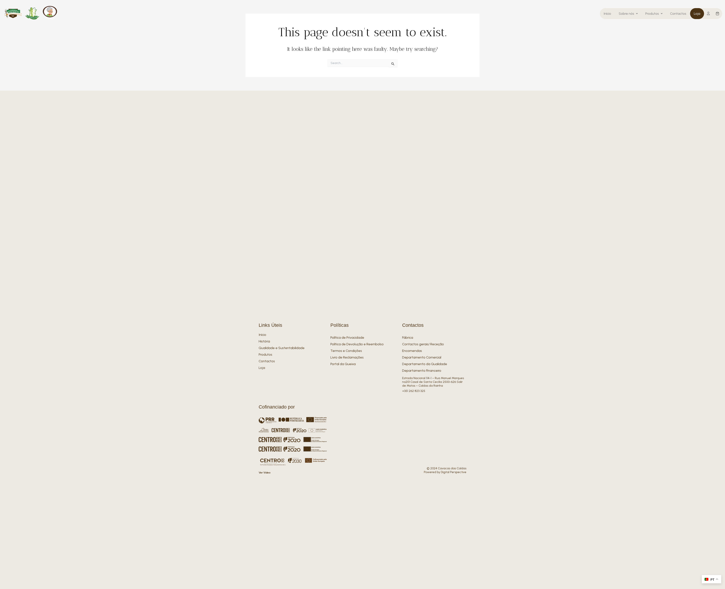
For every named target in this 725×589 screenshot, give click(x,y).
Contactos (678, 14)
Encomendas (412, 351)
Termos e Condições (346, 351)
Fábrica (407, 337)
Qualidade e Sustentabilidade (282, 348)
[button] (628, 13)
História (264, 341)
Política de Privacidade (347, 337)
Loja (697, 14)
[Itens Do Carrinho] (717, 13)
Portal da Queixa (343, 364)
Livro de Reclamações (347, 357)
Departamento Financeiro (421, 370)
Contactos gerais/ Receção (423, 344)
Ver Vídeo (265, 472)
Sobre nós (626, 14)
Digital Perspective (453, 472)
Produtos (652, 14)
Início (607, 14)
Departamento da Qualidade (424, 364)
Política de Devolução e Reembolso (357, 344)
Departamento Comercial (421, 357)
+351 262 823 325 (413, 391)
